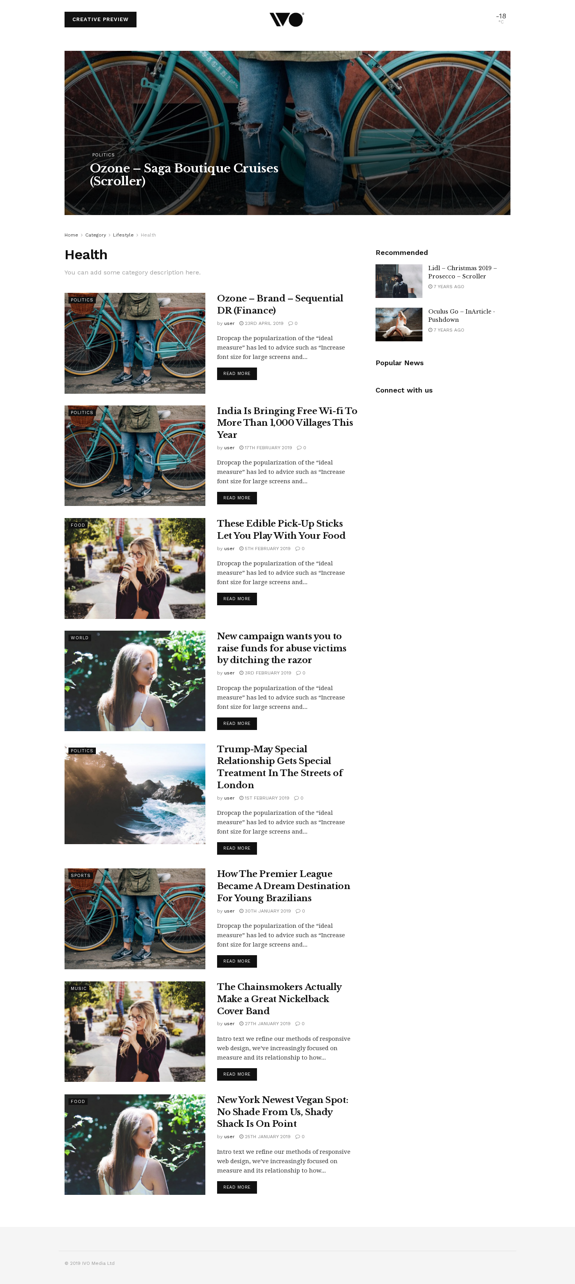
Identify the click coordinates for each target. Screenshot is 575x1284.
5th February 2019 (267, 548)
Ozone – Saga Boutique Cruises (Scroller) (184, 174)
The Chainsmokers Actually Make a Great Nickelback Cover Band (279, 999)
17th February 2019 (267, 447)
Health (148, 235)
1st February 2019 (266, 798)
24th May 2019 (134, 197)
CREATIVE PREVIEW (100, 19)
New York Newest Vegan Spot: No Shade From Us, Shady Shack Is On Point (282, 1112)
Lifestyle (123, 235)
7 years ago (448, 286)
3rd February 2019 (267, 673)
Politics (103, 155)
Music (79, 988)
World (80, 637)
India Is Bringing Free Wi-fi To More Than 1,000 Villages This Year (287, 423)
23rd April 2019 (263, 323)
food (78, 525)
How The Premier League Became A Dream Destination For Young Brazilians (283, 886)
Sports (81, 875)
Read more (237, 373)
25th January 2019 (267, 1136)
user (102, 197)
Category (95, 235)
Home (71, 235)
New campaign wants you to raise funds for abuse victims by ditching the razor (281, 648)
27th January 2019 (267, 1023)
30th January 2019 (267, 911)
